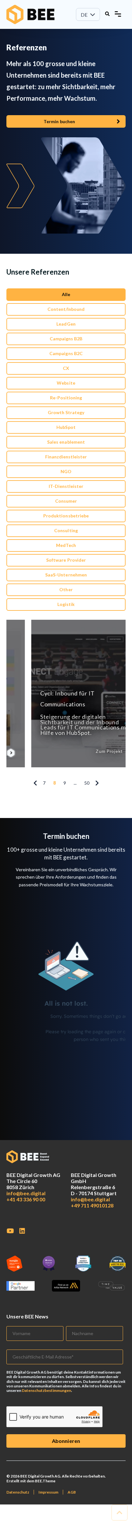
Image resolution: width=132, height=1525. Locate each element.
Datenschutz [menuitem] (17, 1492)
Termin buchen (59, 121)
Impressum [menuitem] (48, 1492)
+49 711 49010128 (92, 1205)
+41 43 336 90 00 (25, 1199)
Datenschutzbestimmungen (46, 1390)
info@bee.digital (25, 1193)
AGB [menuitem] (72, 1492)
